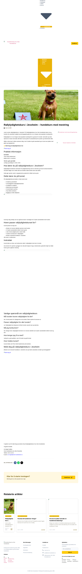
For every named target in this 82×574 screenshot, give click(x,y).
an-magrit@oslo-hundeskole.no (15, 454)
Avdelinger (42, 2)
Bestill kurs (42, 0)
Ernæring (42, 28)
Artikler (42, 3)
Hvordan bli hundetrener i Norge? (26, 518)
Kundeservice (47, 26)
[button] (45, 43)
